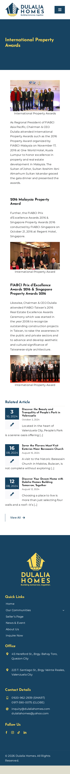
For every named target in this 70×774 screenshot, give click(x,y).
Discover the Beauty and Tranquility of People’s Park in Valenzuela (41, 412)
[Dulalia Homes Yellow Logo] (35, 549)
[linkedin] (25, 732)
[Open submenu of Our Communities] (63, 610)
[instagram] (12, 732)
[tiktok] (18, 732)
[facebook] (6, 732)
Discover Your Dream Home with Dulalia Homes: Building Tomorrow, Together (42, 482)
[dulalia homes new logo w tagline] (24, 3)
